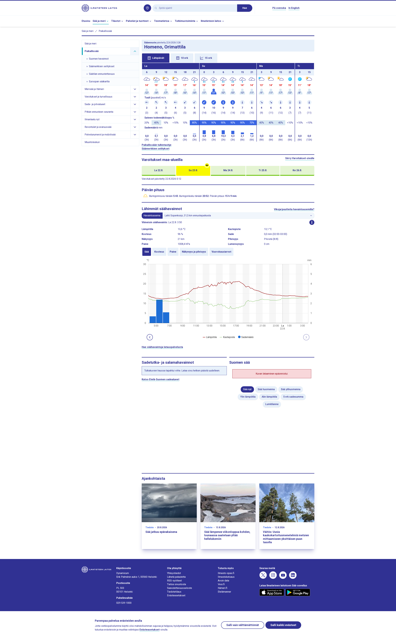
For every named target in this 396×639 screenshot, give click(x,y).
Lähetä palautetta (176, 576)
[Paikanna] (147, 8)
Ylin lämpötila (248, 396)
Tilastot (115, 20)
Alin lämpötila (269, 396)
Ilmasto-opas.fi (226, 573)
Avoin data (223, 580)
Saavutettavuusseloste (179, 588)
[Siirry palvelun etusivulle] (110, 8)
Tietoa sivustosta (176, 584)
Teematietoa (161, 20)
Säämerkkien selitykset (155, 148)
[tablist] (228, 58)
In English (293, 7)
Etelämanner (224, 591)
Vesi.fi (221, 584)
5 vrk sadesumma (293, 396)
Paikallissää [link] (105, 31)
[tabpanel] (228, 102)
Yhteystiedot (174, 573)
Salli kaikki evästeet (283, 625)
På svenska (279, 7)
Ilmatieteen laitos (211, 20)
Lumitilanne (271, 404)
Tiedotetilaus (174, 591)
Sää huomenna (266, 389)
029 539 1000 (123, 602)
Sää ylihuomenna (290, 389)
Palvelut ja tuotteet (137, 20)
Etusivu (86, 20)
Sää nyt (247, 389)
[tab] (155, 58)
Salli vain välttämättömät (242, 625)
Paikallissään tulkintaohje (156, 144)
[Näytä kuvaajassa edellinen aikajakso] (150, 337)
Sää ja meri (99, 20)
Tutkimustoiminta (185, 20)
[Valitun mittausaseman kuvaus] (311, 222)
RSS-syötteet (174, 580)
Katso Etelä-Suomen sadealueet (160, 379)
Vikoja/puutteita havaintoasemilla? (294, 209)
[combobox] (196, 8)
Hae (244, 7)
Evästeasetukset (176, 595)
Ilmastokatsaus (226, 576)
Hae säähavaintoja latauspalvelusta (162, 347)
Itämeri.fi (222, 588)
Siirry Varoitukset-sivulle (299, 158)
